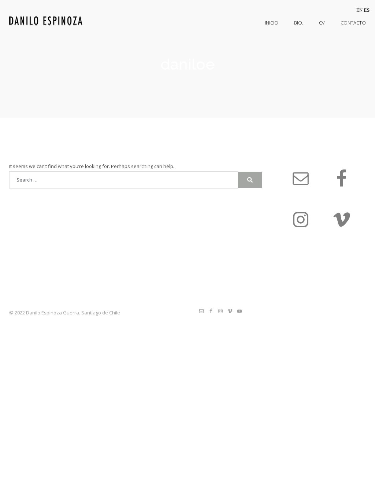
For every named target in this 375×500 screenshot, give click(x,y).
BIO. (298, 22)
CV (322, 22)
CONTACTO (353, 22)
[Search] (250, 180)
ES (367, 10)
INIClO (271, 22)
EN (359, 10)
